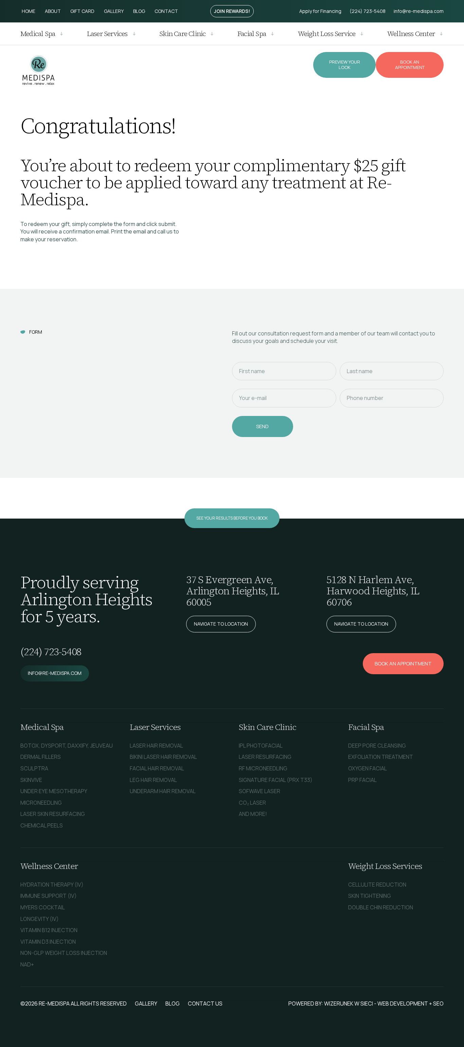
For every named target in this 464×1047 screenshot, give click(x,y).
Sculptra (34, 768)
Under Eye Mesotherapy (53, 791)
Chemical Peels (41, 825)
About (53, 11)
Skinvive (31, 780)
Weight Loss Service (327, 33)
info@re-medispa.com (419, 11)
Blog (139, 11)
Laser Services (107, 33)
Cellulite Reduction (377, 884)
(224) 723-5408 (368, 11)
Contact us (205, 1003)
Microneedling (41, 802)
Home (28, 11)
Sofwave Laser (259, 791)
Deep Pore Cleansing (377, 745)
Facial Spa (251, 33)
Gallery (114, 11)
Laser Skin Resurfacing (52, 814)
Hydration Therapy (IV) (52, 884)
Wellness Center (411, 33)
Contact (166, 11)
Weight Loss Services (385, 866)
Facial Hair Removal (157, 768)
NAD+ (27, 964)
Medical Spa (37, 33)
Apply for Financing (320, 11)
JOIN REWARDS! (232, 11)
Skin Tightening (369, 896)
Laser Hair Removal (156, 745)
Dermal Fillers (40, 757)
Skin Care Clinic (182, 33)
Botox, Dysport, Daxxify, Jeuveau (66, 745)
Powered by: (306, 1003)
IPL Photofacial (261, 745)
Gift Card (82, 11)
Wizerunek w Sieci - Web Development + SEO (384, 1003)
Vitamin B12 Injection (48, 930)
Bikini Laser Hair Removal (163, 757)
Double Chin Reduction (380, 907)
